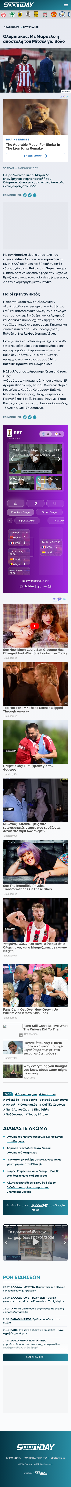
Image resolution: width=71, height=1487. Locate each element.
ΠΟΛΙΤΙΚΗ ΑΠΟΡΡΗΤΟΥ (36, 1458)
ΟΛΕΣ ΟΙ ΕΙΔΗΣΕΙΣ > (35, 1357)
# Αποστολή (47, 1094)
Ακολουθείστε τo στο (35, 1207)
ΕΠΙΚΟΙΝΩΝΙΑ (13, 1458)
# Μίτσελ (9, 1104)
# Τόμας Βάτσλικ (37, 1114)
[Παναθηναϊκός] (12, 14)
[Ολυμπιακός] (4, 14)
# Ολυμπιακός (27, 1104)
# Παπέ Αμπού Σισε (16, 1109)
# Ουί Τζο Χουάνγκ (52, 1104)
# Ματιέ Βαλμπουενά (53, 1099)
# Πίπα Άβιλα (40, 1109)
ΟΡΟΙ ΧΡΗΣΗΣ (58, 1458)
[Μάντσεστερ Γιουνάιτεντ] (54, 14)
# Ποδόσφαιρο (13, 1114)
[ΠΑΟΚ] (29, 14)
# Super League (26, 1094)
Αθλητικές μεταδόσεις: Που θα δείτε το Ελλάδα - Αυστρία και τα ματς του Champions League (31, 1187)
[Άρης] (37, 14)
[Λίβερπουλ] (46, 14)
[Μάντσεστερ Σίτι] (62, 14)
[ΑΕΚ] (21, 14)
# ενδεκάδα (11, 1099)
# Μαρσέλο (29, 1099)
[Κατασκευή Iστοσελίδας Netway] (41, 1473)
